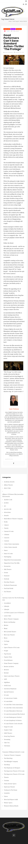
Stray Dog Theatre (9, 736)
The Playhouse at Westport (12, 768)
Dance (6, 550)
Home (10, 21)
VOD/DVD (7, 793)
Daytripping (7, 556)
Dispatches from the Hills (11, 563)
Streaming (7, 739)
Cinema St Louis (8, 531)
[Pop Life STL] (12, 11)
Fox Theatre (7, 591)
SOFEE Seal (7, 685)
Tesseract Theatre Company (12, 755)
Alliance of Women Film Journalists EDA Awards (12, 495)
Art (5, 506)
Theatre (6, 777)
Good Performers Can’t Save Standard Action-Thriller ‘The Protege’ (14, 42)
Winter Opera (8, 802)
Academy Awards (9, 482)
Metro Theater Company (11, 619)
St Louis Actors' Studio (10, 698)
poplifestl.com (9, 459)
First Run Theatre (9, 582)
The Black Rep (8, 758)
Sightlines (7, 682)
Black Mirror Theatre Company (13, 518)
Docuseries (7, 566)
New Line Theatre (9, 635)
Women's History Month (11, 806)
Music (5, 628)
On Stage (6, 641)
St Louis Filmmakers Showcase (13, 711)
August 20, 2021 (19, 52)
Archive (6, 503)
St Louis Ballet (8, 701)
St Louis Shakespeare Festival (12, 717)
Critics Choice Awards (10, 547)
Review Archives (9, 666)
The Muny (7, 764)
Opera (6, 644)
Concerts (6, 537)
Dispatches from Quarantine (12, 560)
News (5, 638)
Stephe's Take (8, 730)
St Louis (6, 695)
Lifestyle (6, 606)
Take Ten (6, 742)
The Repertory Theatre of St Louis (14, 771)
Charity (6, 528)
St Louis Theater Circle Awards (13, 723)
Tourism (6, 780)
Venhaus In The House (10, 790)
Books (6, 522)
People (6, 650)
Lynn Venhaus (9, 52)
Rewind (6, 673)
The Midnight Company (11, 761)
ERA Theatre (7, 569)
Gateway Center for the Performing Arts (13, 599)
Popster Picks (8, 657)
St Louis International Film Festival (14, 714)
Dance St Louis (8, 553)
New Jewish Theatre (10, 631)
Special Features (9, 692)
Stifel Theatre (8, 733)
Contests (6, 541)
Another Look (8, 499)
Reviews (18, 29)
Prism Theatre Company (11, 663)
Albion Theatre (8, 485)
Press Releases (8, 660)
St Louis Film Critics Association (13, 704)
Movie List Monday (9, 622)
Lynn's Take (7, 616)
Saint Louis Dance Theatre (12, 676)
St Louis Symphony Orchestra (13, 720)
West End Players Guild (11, 799)
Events (6, 572)
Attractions (7, 512)
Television (7, 746)
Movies (13, 29)
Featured (6, 29)
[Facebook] (13, 463)
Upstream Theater (9, 787)
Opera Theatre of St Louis (11, 647)
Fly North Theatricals (10, 585)
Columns (6, 534)
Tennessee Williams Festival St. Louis (13, 752)
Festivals (6, 579)
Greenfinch (7, 603)
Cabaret (6, 525)
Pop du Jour (7, 654)
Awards (6, 515)
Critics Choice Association (11, 544)
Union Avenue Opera (10, 783)
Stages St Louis (8, 727)
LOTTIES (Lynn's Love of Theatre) (14, 612)
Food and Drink (8, 588)
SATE (5, 679)
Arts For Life (7, 509)
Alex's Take (7, 488)
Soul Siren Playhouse (10, 688)
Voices (6, 796)
